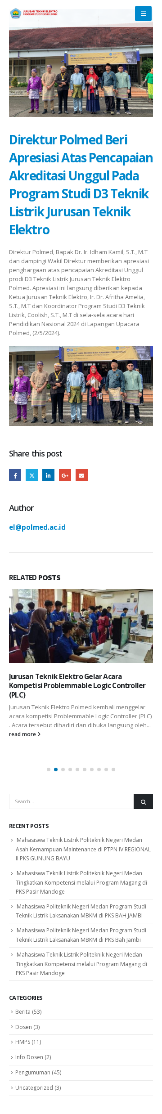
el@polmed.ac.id (37, 527)
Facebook (15, 475)
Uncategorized (34, 1088)
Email (82, 475)
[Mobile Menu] (143, 13)
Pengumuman (32, 1072)
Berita (23, 1012)
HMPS (22, 1042)
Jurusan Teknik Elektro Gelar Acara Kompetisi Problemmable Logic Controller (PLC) (77, 685)
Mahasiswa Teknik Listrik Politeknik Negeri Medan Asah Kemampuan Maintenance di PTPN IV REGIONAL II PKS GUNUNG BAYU (83, 849)
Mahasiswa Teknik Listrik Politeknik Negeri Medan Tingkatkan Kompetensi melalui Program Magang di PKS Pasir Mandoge (81, 882)
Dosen (23, 1027)
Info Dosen (29, 1057)
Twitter (32, 475)
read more (23, 734)
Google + (65, 475)
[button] (48, 769)
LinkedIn (48, 475)
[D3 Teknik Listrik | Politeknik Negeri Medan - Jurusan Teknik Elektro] (33, 13)
